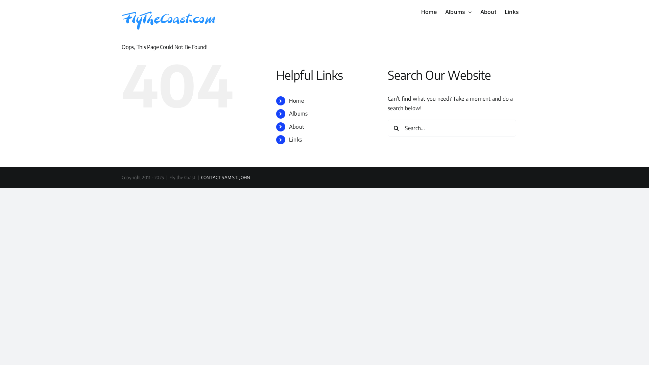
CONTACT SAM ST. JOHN (225, 177)
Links (295, 139)
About (296, 126)
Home (296, 100)
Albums (298, 113)
